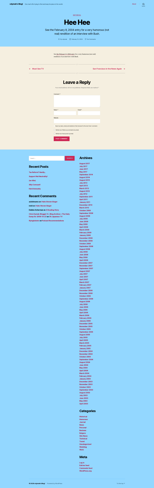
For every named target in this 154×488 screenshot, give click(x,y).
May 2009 (83, 224)
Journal (82, 422)
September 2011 (86, 197)
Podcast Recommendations (53, 221)
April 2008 (83, 260)
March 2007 (84, 282)
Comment (57, 94)
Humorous (83, 419)
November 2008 (86, 241)
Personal (82, 428)
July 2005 (83, 337)
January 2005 (85, 349)
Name (56, 110)
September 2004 (86, 360)
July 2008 (83, 252)
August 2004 (84, 362)
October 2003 (85, 387)
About (134, 4)
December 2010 (85, 205)
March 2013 (84, 188)
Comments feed (85, 468)
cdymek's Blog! (16, 4)
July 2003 (83, 395)
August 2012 (84, 191)
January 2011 (84, 202)
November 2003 (85, 384)
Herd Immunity (35, 189)
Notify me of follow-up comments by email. (67, 130)
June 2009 (83, 222)
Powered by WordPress (54, 483)
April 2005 (83, 340)
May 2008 (83, 257)
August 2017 (84, 164)
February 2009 (85, 233)
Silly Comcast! (34, 185)
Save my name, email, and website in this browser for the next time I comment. (76, 126)
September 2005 (86, 332)
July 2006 (83, 304)
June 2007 (83, 277)
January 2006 (85, 321)
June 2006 (83, 307)
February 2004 (85, 376)
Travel (82, 441)
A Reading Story (52, 210)
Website (56, 118)
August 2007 (84, 271)
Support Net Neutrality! (38, 176)
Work (81, 450)
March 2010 (84, 208)
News (81, 425)
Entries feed (84, 465)
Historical (77, 15)
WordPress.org (85, 471)
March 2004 (84, 373)
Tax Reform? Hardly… (37, 172)
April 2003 (83, 404)
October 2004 (85, 357)
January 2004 (85, 379)
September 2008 (86, 246)
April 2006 (83, 313)
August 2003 (84, 393)
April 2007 (83, 279)
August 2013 (84, 180)
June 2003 (83, 398)
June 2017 (83, 169)
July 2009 (83, 219)
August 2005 (84, 335)
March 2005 (84, 343)
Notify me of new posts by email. (64, 133)
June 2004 (83, 365)
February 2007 (85, 285)
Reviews (82, 430)
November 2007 (85, 266)
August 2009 (84, 216)
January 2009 (85, 235)
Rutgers (82, 433)
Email (80, 110)
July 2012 (83, 194)
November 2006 (86, 293)
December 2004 (86, 351)
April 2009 (83, 227)
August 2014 (84, 177)
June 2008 (83, 255)
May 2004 (83, 368)
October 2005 (85, 329)
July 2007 (83, 274)
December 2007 (85, 263)
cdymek (64, 39)
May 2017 (83, 172)
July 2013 (83, 183)
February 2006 (85, 318)
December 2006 (86, 291)
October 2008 (85, 244)
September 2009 (86, 213)
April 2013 (83, 186)
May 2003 (83, 401)
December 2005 (85, 324)
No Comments (91, 39)
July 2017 (83, 166)
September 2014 (86, 175)
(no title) (32, 181)
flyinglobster (34, 221)
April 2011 (83, 199)
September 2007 (86, 268)
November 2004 (86, 354)
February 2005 (85, 346)
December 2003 (85, 382)
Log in (81, 463)
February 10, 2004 (77, 39)
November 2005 (85, 326)
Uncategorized (85, 444)
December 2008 (86, 238)
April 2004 (83, 371)
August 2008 (84, 249)
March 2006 (84, 315)
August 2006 (84, 302)
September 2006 (86, 299)
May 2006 (83, 310)
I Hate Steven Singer (49, 202)
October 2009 (85, 211)
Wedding (83, 447)
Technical (83, 439)
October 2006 (85, 296)
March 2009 (84, 230)
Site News (83, 436)
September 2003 (86, 390)
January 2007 (85, 288)
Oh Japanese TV (55, 217)
